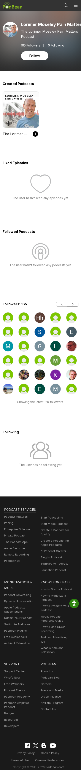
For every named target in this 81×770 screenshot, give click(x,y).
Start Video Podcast (54, 523)
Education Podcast (53, 570)
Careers (46, 684)
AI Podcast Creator (53, 551)
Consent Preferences (49, 760)
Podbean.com (55, 767)
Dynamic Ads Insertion (19, 601)
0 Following (56, 45)
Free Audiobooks (15, 637)
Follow (34, 56)
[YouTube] (53, 745)
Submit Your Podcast (18, 618)
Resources (11, 719)
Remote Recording (16, 554)
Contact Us (48, 709)
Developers (11, 726)
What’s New (12, 677)
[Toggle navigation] (75, 5)
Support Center (14, 671)
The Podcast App (16, 542)
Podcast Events (14, 690)
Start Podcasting (52, 517)
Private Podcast (14, 535)
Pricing (8, 523)
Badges (9, 713)
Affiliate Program (52, 702)
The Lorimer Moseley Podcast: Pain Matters (15, 134)
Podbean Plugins (15, 630)
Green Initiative (51, 696)
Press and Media (52, 690)
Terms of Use (20, 760)
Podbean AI (12, 560)
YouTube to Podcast (54, 563)
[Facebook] (27, 745)
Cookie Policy (50, 753)
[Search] (65, 5)
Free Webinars (14, 684)
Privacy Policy (25, 753)
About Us (47, 671)
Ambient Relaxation (17, 643)
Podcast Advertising (17, 595)
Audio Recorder (14, 548)
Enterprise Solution (17, 529)
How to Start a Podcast (56, 589)
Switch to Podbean (17, 624)
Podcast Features (16, 516)
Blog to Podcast (51, 557)
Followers (30, 45)
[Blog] (43, 745)
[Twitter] (35, 745)
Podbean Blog (50, 677)
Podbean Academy (17, 696)
